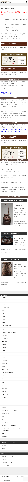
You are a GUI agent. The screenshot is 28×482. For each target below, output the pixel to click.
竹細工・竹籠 (5, 394)
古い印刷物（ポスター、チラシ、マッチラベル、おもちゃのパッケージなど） (14, 429)
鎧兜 (3, 378)
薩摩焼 (4, 344)
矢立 (3, 433)
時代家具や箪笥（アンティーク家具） (10, 410)
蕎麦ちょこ (5, 360)
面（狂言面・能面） (7, 325)
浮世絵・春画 (6, 307)
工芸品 (3, 322)
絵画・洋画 (4, 301)
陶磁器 (4, 347)
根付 (3, 419)
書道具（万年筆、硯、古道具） (10, 332)
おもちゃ (4, 400)
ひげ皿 (4, 354)
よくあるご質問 (5, 465)
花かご (4, 397)
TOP (8, 476)
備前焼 (4, 350)
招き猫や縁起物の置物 (8, 372)
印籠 (3, 416)
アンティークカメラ (6, 422)
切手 (3, 385)
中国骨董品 (4, 297)
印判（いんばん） (6, 413)
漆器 (4, 357)
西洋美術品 (4, 335)
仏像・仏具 (5, 369)
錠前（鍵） (4, 407)
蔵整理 (3, 448)
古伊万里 (5, 341)
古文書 (3, 316)
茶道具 (3, 329)
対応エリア (4, 459)
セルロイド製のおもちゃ (8, 403)
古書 (4, 319)
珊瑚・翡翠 (4, 391)
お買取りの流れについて (7, 462)
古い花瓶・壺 (5, 338)
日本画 (3, 304)
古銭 (3, 375)
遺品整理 (4, 445)
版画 (3, 310)
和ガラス (5, 363)
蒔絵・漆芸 (4, 388)
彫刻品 (3, 366)
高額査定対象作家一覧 (6, 436)
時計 (3, 382)
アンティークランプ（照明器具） (9, 425)
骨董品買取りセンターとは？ (8, 456)
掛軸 (3, 313)
